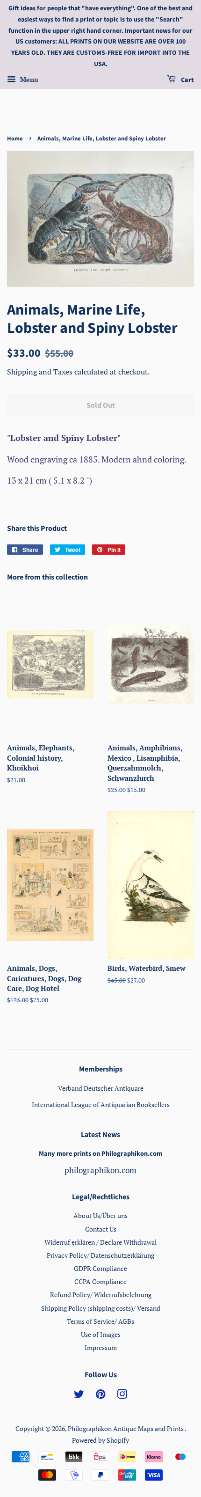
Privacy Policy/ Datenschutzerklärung (100, 1255)
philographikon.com (100, 1170)
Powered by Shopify (100, 1440)
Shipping (23, 372)
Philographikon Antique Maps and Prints (126, 1428)
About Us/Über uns (100, 1215)
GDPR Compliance (100, 1268)
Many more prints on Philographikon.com (100, 1154)
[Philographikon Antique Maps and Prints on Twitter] (79, 1395)
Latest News (100, 1135)
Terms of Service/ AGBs (100, 1321)
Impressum (101, 1347)
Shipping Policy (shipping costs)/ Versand (100, 1308)
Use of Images (101, 1334)
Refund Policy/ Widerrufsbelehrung (100, 1294)
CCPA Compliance (100, 1281)
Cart (186, 80)
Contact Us (100, 1229)
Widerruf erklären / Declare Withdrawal (100, 1242)
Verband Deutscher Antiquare (101, 1088)
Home (15, 138)
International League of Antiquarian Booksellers (101, 1104)
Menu (28, 79)
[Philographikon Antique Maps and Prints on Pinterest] (100, 1395)
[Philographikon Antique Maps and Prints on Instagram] (122, 1395)
